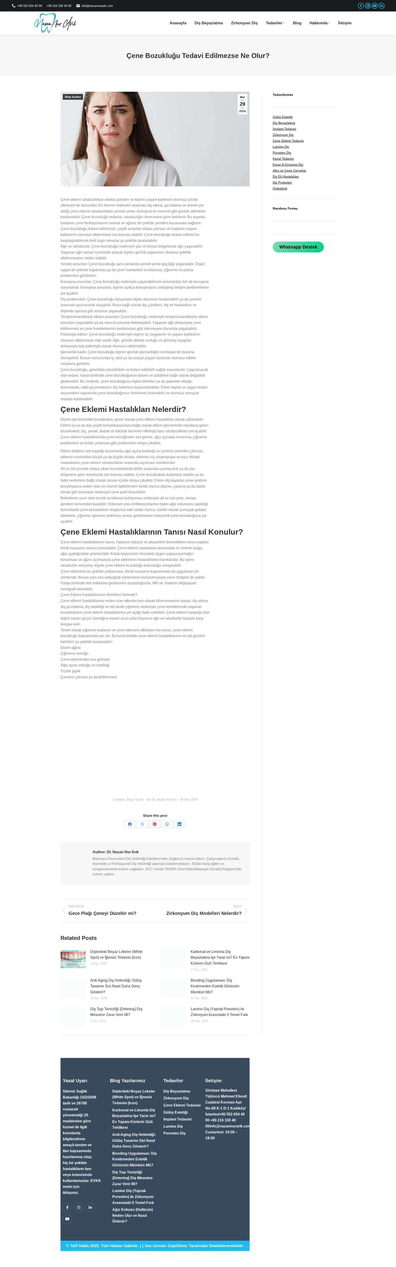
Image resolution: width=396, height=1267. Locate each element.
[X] (142, 824)
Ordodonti (280, 188)
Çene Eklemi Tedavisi (288, 141)
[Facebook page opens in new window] (361, 6)
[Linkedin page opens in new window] (382, 6)
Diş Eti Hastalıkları (286, 176)
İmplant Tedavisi (284, 129)
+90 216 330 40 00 (59, 6)
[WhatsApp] (167, 824)
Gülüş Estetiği (283, 117)
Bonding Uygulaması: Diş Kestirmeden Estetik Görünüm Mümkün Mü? (215, 986)
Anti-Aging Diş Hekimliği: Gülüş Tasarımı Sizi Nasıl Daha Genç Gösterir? (116, 986)
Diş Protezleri (282, 182)
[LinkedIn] (179, 824)
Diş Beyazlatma (284, 123)
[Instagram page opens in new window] (368, 6)
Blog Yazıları (73, 97)
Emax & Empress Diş (288, 164)
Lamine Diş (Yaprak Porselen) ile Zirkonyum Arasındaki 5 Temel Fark (219, 1012)
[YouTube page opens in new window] (375, 6)
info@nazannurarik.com (97, 6)
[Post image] (73, 959)
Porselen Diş (282, 153)
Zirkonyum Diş (283, 135)
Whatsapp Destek (298, 246)
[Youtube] (67, 1218)
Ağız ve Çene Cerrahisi (289, 170)
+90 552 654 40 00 (29, 6)
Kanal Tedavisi (283, 158)
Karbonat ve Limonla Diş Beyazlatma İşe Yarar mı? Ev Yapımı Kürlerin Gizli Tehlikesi (220, 957)
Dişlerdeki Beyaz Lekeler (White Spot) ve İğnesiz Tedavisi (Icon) (116, 955)
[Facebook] (130, 824)
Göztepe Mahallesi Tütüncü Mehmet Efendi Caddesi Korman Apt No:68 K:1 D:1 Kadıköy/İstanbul (226, 1102)
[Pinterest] (154, 824)
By (162, 799)
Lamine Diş (281, 147)
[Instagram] (78, 1207)
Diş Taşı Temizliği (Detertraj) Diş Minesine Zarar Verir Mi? (116, 1012)
